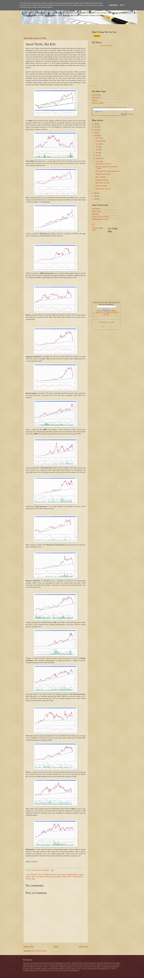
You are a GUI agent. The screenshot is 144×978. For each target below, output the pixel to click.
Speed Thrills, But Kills (102, 183)
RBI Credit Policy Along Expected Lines (107, 171)
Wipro (33, 879)
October (98, 138)
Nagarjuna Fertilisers (72, 874)
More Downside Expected (103, 164)
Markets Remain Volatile (102, 174)
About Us (95, 100)
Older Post (83, 947)
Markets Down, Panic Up (103, 189)
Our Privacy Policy (98, 103)
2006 (96, 196)
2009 (96, 133)
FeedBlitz (113, 311)
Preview (99, 311)
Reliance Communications (54, 876)
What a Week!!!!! (100, 177)
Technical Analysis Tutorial (100, 219)
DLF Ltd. (41, 874)
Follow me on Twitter (106, 45)
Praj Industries (40, 876)
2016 (96, 124)
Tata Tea (28, 879)
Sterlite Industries (77, 876)
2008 (96, 135)
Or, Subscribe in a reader (106, 322)
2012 (96, 130)
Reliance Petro (67, 876)
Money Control (96, 211)
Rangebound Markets (101, 180)
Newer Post (28, 947)
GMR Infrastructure (50, 874)
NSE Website (96, 208)
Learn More (113, 5)
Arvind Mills (34, 874)
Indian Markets (96, 95)
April (97, 155)
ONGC (33, 876)
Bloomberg (95, 214)
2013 (96, 127)
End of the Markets (101, 186)
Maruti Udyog (61, 874)
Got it (122, 5)
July (97, 147)
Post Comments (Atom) (39, 951)
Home (56, 947)
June (97, 149)
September (99, 141)
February (99, 158)
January (98, 161)
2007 (96, 193)
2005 (96, 199)
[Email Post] (51, 870)
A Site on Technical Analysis (100, 217)
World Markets (96, 97)
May (97, 152)
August (98, 144)
